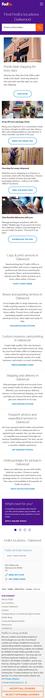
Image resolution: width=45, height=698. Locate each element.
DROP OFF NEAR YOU (20, 140)
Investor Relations (10, 606)
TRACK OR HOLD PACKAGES (22, 489)
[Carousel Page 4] (29, 530)
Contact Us (7, 628)
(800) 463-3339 (16, 575)
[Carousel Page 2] (20, 530)
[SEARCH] (39, 27)
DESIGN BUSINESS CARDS (23, 365)
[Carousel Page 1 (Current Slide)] (15, 530)
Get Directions (15, 579)
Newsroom (7, 624)
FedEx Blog (7, 617)
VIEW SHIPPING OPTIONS (22, 404)
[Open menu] (41, 4)
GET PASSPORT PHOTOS (22, 449)
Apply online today (16, 521)
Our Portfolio (8, 603)
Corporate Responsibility (13, 621)
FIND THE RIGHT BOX (20, 189)
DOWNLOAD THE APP (20, 238)
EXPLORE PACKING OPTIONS (22, 326)
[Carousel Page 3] (25, 530)
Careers (5, 610)
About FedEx (8, 599)
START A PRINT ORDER (22, 283)
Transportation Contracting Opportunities (21, 613)
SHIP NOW (21, 92)
